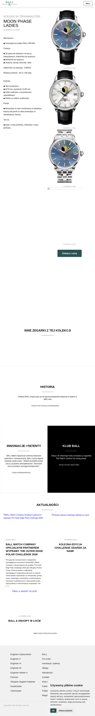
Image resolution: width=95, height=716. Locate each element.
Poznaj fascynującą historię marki (45, 406)
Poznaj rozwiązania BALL (21, 472)
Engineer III (15, 663)
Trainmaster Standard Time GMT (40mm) (18, 344)
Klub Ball (71, 446)
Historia (47, 387)
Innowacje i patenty (24, 446)
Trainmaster (15, 691)
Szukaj (80, 3)
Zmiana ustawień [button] (65, 711)
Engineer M (15, 668)
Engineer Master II (18, 673)
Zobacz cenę (69, 253)
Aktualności (47, 673)
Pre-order (46, 659)
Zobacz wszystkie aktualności (45, 633)
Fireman (14, 677)
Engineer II (15, 659)
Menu (88, 3)
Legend (18, 362)
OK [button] (53, 711)
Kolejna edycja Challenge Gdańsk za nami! (70, 547)
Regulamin (47, 695)
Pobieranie (47, 686)
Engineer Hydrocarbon (20, 654)
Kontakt (45, 677)
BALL (44, 654)
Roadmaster (16, 686)
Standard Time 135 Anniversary (47, 344)
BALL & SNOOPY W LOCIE (24, 620)
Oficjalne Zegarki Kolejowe (22, 682)
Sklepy (45, 668)
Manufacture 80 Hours (77, 344)
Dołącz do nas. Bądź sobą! (69, 465)
